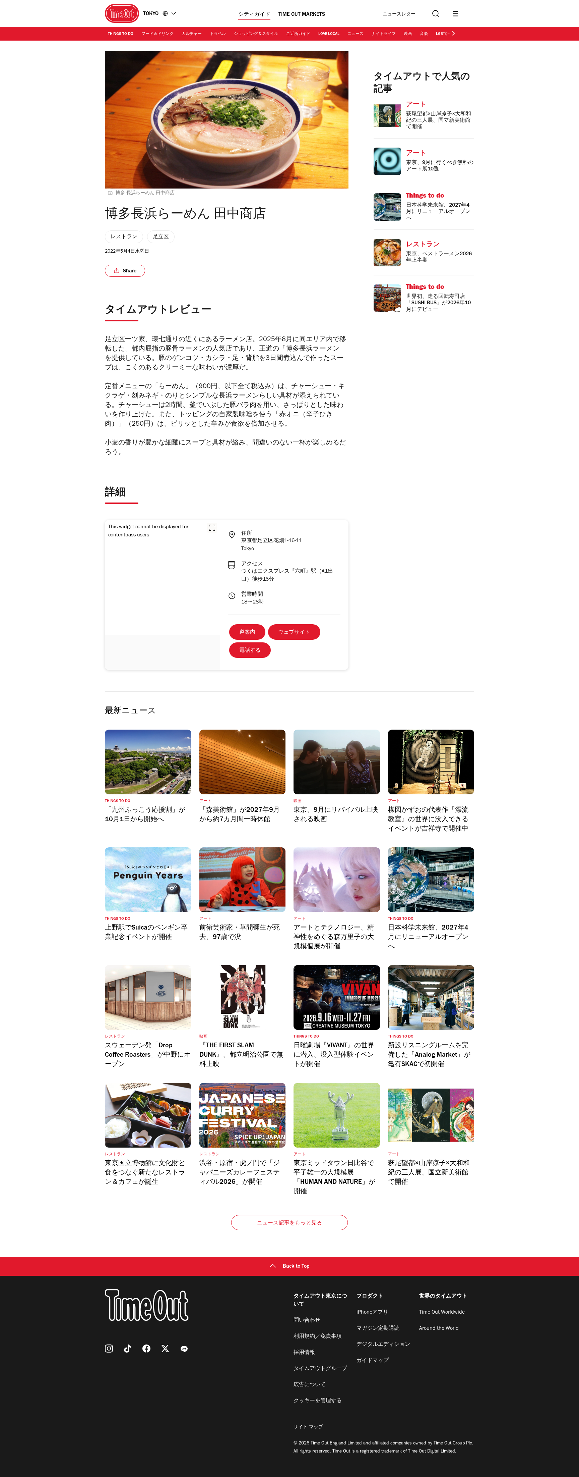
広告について (310, 1385)
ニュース (355, 34)
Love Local (328, 34)
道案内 (247, 632)
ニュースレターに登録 (399, 14)
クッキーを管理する (318, 1401)
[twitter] (165, 1348)
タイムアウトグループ (320, 1369)
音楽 (424, 34)
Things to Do (120, 34)
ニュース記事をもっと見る (289, 1223)
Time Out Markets (301, 14)
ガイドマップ (373, 1361)
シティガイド (254, 14)
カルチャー (192, 34)
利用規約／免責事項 (318, 1336)
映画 (408, 34)
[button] (212, 528)
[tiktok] (128, 1348)
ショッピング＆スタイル (256, 34)
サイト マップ (308, 1427)
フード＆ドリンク (157, 34)
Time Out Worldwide (442, 1312)
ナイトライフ (384, 34)
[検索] (435, 13)
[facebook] (146, 1348)
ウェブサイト (294, 632)
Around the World (439, 1328)
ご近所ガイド (298, 34)
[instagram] (109, 1348)
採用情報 (304, 1353)
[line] (184, 1348)
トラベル (218, 34)
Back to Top (296, 1266)
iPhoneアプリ (372, 1312)
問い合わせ (307, 1320)
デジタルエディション (383, 1345)
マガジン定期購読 (378, 1328)
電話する (250, 650)
